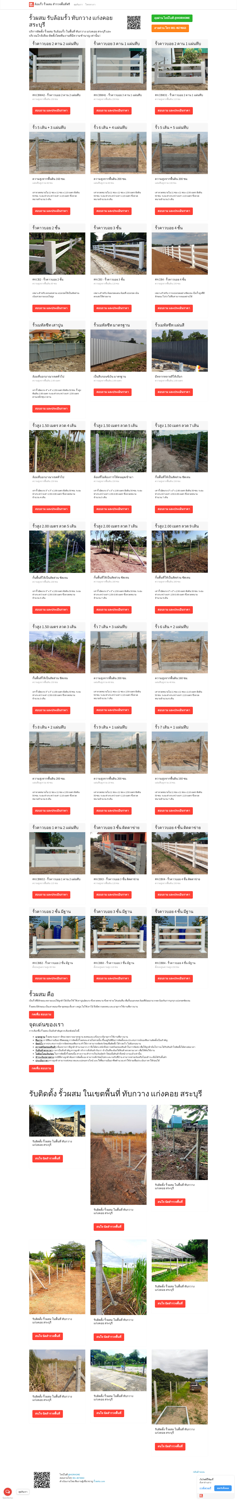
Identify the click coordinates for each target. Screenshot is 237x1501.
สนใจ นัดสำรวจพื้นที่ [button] (47, 1158)
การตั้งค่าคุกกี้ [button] (205, 1488)
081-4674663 (78, 1477)
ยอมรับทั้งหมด (223, 1488)
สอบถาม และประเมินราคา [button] (51, 110)
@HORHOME (74, 1474)
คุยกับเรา (78, 4)
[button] (134, 22)
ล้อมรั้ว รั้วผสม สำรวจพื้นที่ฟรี (52, 4)
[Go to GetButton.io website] (8, 1498)
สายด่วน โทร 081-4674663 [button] (170, 28)
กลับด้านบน (199, 1471)
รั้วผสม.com (99, 1481)
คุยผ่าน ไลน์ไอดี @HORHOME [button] (172, 18)
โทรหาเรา (90, 4)
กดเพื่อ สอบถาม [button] (41, 1014)
